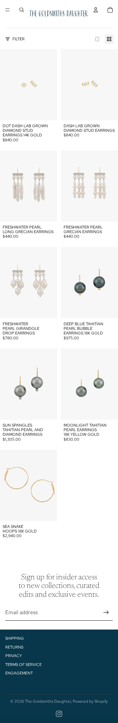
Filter (18, 39)
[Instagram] (59, 714)
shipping (14, 638)
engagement (19, 673)
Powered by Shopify (90, 701)
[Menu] (7, 9)
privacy (13, 655)
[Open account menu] (95, 10)
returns (14, 647)
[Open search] (21, 10)
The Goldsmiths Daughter (48, 701)
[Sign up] (106, 612)
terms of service (23, 664)
